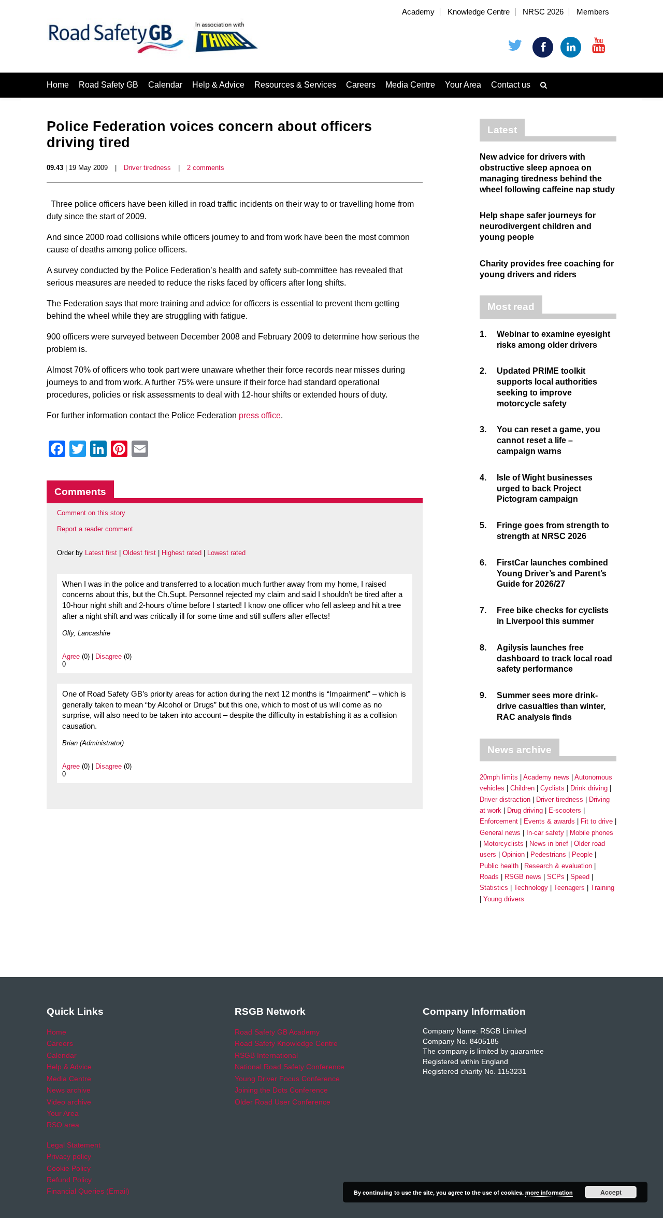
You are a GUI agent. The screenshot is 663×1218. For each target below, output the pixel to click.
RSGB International (266, 1055)
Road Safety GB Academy (277, 1032)
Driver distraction (505, 799)
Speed (579, 877)
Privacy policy (69, 1156)
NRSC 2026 (543, 12)
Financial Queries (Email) (88, 1191)
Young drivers (503, 899)
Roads (489, 877)
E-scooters (565, 810)
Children (522, 788)
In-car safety (545, 833)
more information (549, 1192)
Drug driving (525, 810)
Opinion (513, 854)
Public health (499, 866)
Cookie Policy (69, 1168)
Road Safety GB (108, 84)
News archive (69, 1090)
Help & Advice (218, 84)
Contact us (510, 84)
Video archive (69, 1102)
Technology (531, 887)
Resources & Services (295, 84)
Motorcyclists (503, 843)
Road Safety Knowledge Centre (286, 1043)
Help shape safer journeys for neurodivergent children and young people (538, 226)
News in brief (548, 843)
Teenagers (569, 887)
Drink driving (589, 788)
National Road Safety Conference (289, 1067)
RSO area (63, 1125)
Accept (611, 1192)
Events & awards (549, 821)
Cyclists (552, 788)
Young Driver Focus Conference (287, 1078)
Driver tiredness (147, 168)
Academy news (546, 777)
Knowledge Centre (479, 12)
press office (260, 415)
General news (500, 833)
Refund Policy (69, 1179)
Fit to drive (597, 821)
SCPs (556, 877)
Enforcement (499, 821)
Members (592, 12)
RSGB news (523, 877)
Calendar (165, 84)
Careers (361, 84)
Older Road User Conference (282, 1102)
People (582, 854)
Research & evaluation (558, 866)
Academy (418, 12)
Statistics (494, 887)
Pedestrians (548, 854)
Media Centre (410, 84)
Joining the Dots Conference (281, 1090)
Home (58, 84)
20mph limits (499, 777)
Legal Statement (73, 1145)
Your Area (463, 84)
